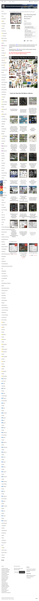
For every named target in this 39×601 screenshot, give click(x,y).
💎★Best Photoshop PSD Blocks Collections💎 (4, 71)
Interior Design (4, 580)
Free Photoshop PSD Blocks (4, 83)
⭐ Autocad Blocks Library (4, 37)
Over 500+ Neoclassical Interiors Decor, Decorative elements (32, 182)
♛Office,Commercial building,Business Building (5, 239)
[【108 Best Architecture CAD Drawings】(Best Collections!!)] (33, 119)
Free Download (4, 591)
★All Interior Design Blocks (4, 88)
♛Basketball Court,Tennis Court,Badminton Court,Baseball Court (5, 275)
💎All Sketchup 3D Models (4, 120)
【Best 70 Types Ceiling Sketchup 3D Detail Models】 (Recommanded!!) (23, 182)
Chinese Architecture (5, 590)
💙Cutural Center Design (4, 394)
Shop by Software (5, 556)
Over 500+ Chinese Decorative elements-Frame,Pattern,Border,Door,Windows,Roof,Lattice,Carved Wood (28, 215)
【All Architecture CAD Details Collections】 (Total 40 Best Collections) (33, 165)
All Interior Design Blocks (6, 569)
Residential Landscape (5, 586)
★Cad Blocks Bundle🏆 (4, 64)
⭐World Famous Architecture (4, 28)
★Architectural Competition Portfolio (4, 526)
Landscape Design (4, 199)
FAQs (3, 16)
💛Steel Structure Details (3, 330)
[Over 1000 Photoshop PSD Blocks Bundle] (14, 101)
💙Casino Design (3, 512)
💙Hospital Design (4, 463)
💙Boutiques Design (4, 487)
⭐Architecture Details (4, 42)
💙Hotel (3, 420)
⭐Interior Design (3, 98)
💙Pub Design (4, 520)
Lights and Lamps (3, 221)
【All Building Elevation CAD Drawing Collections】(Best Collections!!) (14, 215)
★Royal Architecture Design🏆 (4, 53)
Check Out (35, 1)
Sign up (13, 1)
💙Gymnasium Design (4, 478)
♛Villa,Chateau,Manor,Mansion (5, 227)
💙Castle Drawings (3, 385)
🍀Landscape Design (4, 105)
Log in (10, 1)
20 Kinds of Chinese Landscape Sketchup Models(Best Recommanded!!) (13, 165)
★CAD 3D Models (3, 142)
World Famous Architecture (6, 592)
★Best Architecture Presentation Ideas (4, 541)
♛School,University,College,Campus (5, 229)
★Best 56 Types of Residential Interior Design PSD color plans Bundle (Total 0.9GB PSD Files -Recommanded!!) (33, 147)
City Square (4, 207)
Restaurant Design (3, 184)
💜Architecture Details (4, 152)
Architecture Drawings (5, 574)
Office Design (4, 187)
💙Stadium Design (4, 429)
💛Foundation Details (4, 345)
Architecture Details (5, 578)
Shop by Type (5, 550)
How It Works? (4, 13)
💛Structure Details (4, 340)
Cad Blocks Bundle (5, 568)
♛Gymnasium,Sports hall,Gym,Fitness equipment (5, 291)
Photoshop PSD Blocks (5, 572)
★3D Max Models (3, 132)
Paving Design (4, 195)
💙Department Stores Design (4, 483)
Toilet (3, 190)
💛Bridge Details (3, 367)
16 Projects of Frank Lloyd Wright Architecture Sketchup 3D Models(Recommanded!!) (23, 199)
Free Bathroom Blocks (15, 11)
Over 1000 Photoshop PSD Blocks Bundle (13, 110)
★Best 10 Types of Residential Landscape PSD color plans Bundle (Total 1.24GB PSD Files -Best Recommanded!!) (23, 147)
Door (2, 224)
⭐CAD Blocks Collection (4, 137)
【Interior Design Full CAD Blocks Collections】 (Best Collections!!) (23, 165)
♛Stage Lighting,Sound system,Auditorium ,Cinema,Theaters (5, 306)
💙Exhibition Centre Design (4, 399)
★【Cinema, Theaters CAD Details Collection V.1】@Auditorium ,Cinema (23, 233)
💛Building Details (4, 336)
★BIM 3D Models (3, 125)
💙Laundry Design (3, 517)
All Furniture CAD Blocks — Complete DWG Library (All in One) (23, 254)
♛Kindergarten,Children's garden (5, 284)
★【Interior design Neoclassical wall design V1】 (33, 233)
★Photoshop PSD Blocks (4, 93)
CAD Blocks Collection (5, 570)
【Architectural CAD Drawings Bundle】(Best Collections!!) (23, 110)
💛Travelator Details (4, 372)
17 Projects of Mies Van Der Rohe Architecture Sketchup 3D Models (33, 198)
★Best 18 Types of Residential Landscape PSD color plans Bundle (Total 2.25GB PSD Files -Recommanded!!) (14, 129)
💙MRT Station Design (4, 507)
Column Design (4, 209)
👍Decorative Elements (4, 115)
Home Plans (4, 581)
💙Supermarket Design (4, 448)
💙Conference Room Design (4, 434)
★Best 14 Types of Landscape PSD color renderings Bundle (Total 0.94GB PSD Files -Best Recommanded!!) (13, 147)
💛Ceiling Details (3, 362)
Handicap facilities (3, 164)
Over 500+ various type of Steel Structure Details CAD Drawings (14, 182)
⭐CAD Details (4, 101)
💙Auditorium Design (4, 453)
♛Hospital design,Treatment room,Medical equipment (5, 248)
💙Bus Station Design (4, 414)
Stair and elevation (3, 216)
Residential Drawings (5, 585)
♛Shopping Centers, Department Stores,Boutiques (5, 260)
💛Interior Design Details (4, 323)
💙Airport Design (3, 409)
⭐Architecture (4, 33)
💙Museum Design (4, 424)
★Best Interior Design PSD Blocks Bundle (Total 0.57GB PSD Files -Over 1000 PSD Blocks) (23, 129)
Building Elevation (3, 157)
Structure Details (3, 169)
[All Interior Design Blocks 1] (33, 247)
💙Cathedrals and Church (4, 380)
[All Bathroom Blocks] (13, 247)
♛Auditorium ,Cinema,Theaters (5, 314)
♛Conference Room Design (4, 318)
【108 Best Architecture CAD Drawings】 (33, 129)
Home (3, 11)
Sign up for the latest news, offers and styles (18, 569)
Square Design (4, 588)
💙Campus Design (4, 389)
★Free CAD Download (4, 78)
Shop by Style (5, 552)
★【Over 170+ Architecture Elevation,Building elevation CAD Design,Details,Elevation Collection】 (14, 233)
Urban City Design (3, 203)
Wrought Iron (4, 192)
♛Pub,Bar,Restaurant (5, 254)
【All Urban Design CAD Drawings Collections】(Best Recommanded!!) (33, 215)
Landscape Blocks (5, 582)
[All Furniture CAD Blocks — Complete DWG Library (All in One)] (23, 247)
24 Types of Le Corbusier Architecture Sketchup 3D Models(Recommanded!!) (14, 198)
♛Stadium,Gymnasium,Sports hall (5, 267)
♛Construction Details (4, 233)
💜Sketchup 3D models (4, 147)
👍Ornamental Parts (4, 110)
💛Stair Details (4, 349)
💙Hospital (4, 417)
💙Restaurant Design (4, 443)
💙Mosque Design (3, 502)
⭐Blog (3, 547)
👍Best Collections (4, 22)
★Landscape (4, 128)
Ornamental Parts (4, 575)
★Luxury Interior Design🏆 (4, 59)
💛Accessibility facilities (4, 358)
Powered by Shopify (11, 598)
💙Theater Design (3, 438)
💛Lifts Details (4, 376)
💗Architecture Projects (4, 47)
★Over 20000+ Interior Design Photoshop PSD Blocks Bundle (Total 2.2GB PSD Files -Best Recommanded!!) (33, 111)
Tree (2, 212)
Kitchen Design (4, 180)
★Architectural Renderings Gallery (4, 533)
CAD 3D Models (4, 573)
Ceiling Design (4, 173)
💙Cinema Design (3, 458)
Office (3, 160)
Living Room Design (4, 176)
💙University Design (4, 473)
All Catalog (4, 18)
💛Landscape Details (4, 353)
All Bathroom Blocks (13, 252)
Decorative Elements (5, 576)
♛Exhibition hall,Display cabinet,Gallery (4, 298)
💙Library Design (3, 404)
